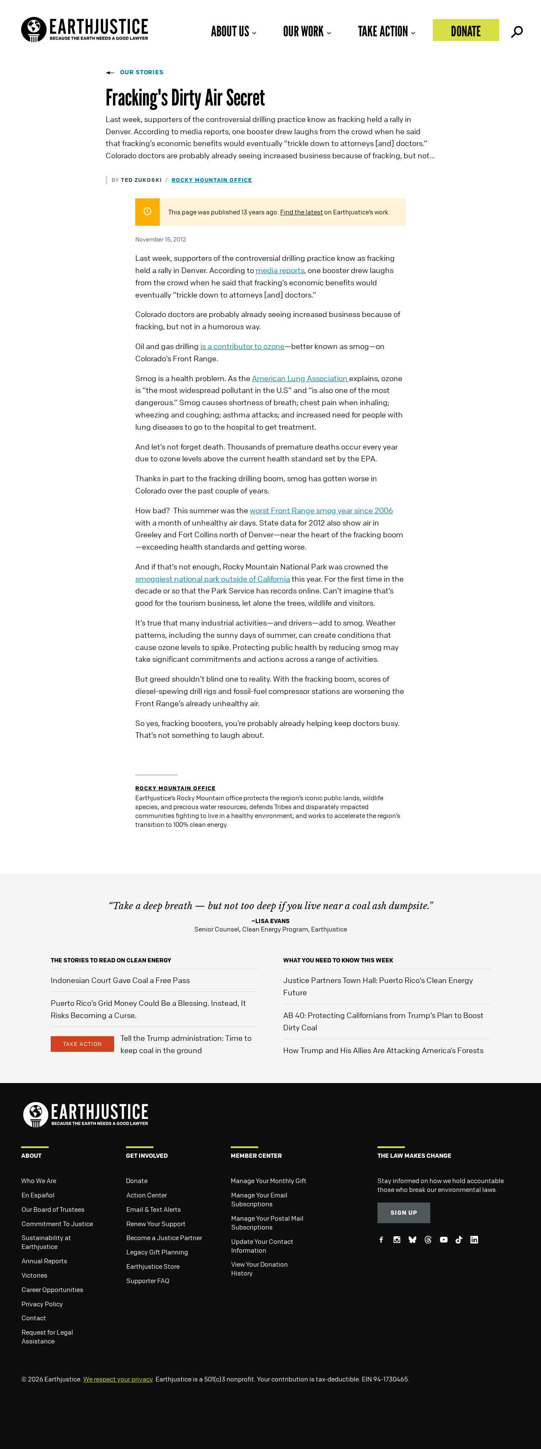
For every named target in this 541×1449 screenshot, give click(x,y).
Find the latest (301, 212)
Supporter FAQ (147, 1280)
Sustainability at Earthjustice (46, 1242)
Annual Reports (44, 1261)
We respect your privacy (118, 1379)
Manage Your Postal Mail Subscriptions (267, 1222)
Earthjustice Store (153, 1266)
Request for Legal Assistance (47, 1336)
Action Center (146, 1195)
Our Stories (142, 72)
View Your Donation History (259, 1268)
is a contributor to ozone (242, 346)
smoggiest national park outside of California (212, 578)
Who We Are (38, 1180)
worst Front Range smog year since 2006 (321, 510)
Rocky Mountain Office (212, 179)
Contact (34, 1318)
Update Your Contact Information (262, 1245)
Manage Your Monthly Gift (268, 1180)
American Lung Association (300, 378)
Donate (466, 31)
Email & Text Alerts (153, 1209)
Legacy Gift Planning (157, 1252)
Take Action (383, 31)
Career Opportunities (52, 1289)
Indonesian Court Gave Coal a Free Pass (120, 980)
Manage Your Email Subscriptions (259, 1199)
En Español (38, 1195)
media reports (280, 270)
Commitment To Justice (57, 1223)
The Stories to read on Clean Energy (111, 960)
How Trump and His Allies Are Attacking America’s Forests (383, 1050)
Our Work (303, 31)
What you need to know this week (338, 960)
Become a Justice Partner (164, 1237)
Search (516, 30)
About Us (230, 31)
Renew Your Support (156, 1223)
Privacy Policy (42, 1304)
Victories (34, 1275)
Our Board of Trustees (53, 1209)
